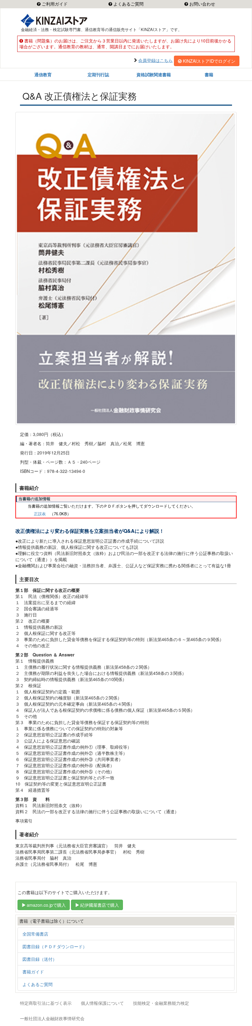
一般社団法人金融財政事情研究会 (52, 1018)
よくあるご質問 (128, 4)
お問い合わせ (201, 4)
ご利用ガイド (54, 4)
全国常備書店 (35, 934)
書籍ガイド (33, 972)
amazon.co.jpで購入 (46, 905)
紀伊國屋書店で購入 (99, 905)
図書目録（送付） (39, 959)
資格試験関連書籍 (153, 74)
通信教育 (43, 74)
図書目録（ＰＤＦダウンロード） (54, 946)
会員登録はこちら (155, 60)
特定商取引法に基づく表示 (46, 1003)
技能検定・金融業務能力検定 (161, 1003)
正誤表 (40, 514)
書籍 (209, 74)
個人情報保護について (102, 1003)
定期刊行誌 (98, 74)
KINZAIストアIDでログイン (209, 61)
